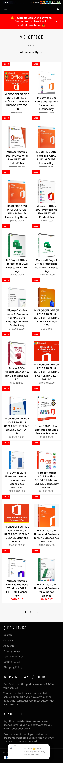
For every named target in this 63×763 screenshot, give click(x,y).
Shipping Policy (12, 667)
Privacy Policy (11, 651)
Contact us (10, 640)
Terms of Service (13, 656)
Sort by (32, 45)
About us (8, 645)
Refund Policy (11, 661)
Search (7, 634)
